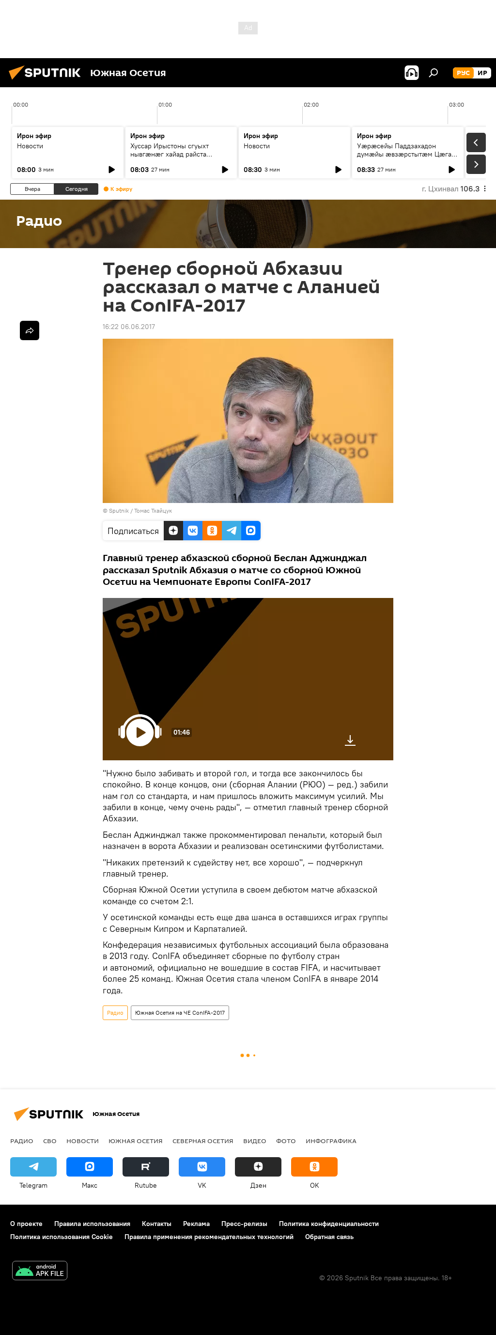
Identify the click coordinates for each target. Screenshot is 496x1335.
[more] (29, 330)
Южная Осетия (135, 1140)
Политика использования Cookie (61, 1236)
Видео (254, 1140)
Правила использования (92, 1223)
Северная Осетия (202, 1140)
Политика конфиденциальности (329, 1223)
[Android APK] (40, 1272)
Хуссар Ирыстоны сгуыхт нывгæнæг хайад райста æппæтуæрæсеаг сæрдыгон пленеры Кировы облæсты (174, 158)
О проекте (26, 1223)
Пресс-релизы (244, 1223)
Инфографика (331, 1140)
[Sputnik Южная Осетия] (47, 81)
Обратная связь (329, 1236)
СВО (50, 1140)
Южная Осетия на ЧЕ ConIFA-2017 (180, 1012)
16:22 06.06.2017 (129, 326)
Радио (115, 1012)
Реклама (196, 1223)
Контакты (156, 1223)
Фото (286, 1140)
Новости (30, 145)
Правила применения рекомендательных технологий (209, 1236)
